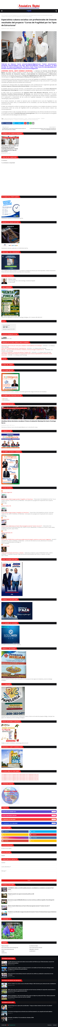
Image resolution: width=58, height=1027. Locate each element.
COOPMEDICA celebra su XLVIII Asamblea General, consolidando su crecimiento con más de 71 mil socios (30, 888)
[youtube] (15, 841)
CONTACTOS (4, 952)
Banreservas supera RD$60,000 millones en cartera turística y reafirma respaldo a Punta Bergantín (31, 900)
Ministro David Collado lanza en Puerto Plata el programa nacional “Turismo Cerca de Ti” (21, 526)
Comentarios (6, 400)
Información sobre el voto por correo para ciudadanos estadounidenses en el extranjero (21, 345)
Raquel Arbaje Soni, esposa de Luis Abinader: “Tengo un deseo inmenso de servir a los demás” (30, 1005)
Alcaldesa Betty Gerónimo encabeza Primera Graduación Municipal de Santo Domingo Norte (28, 422)
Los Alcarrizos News (33, 945)
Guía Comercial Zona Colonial (35, 947)
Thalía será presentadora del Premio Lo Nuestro (12, 553)
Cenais (25, 118)
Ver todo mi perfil (11, 282)
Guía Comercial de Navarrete (7, 949)
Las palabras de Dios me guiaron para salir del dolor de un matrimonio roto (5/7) (19, 777)
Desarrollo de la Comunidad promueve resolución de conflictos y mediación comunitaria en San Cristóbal (30, 974)
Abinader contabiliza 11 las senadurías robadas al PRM (21, 1017)
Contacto (55, 1025)
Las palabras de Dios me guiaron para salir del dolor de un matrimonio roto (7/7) (19, 774)
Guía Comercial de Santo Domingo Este (9, 947)
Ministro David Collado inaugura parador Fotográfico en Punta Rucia (17, 499)
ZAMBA (2, 951)
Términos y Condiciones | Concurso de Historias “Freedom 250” (16, 352)
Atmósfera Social (5, 546)
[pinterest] (43, 834)
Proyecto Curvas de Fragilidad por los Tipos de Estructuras (16, 15)
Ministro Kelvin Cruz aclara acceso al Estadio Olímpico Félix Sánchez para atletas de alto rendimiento (32, 983)
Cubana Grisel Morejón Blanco (34, 118)
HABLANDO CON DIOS (34, 949)
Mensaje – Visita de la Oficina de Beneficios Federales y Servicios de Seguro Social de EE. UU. (22, 349)
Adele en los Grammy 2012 (28, 811)
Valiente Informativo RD (6, 532)
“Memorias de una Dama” (28, 819)
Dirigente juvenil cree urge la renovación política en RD (21, 894)
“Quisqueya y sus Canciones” (28, 823)
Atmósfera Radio (5, 519)
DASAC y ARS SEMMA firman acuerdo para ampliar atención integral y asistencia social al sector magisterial (26, 539)
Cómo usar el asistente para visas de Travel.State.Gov (13, 348)
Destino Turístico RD (6, 506)
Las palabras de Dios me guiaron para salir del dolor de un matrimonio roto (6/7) (19, 775)
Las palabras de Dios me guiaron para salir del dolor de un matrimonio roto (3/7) (19, 779)
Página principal (4, 945)
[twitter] (43, 831)
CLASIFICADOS (32, 951)
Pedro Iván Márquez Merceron (7, 119)
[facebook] (15, 831)
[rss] (15, 834)
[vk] (43, 838)
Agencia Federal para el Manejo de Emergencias (14, 118)
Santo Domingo (6, 325)
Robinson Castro (5, 28)
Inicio (2, 15)
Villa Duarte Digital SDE (6, 492)
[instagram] (15, 838)
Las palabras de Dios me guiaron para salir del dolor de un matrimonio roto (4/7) (19, 778)
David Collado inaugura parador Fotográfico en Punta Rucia (15, 512)
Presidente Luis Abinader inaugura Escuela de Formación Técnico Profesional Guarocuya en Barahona (32, 911)
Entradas (5, 398)
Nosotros (49, 1025)
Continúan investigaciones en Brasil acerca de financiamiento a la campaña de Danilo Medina (30, 1011)
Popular (3, 855)
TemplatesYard (12, 1025)
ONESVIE (42, 118)
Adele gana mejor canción (28, 815)
